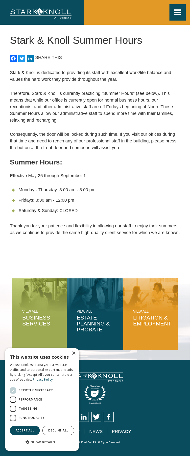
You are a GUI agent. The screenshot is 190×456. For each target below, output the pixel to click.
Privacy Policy (43, 379)
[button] (42, 442)
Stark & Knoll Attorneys (95, 377)
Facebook (109, 417)
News (96, 431)
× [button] (73, 353)
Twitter (96, 417)
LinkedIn (84, 417)
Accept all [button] (25, 430)
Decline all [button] (58, 430)
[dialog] (42, 399)
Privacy (121, 431)
